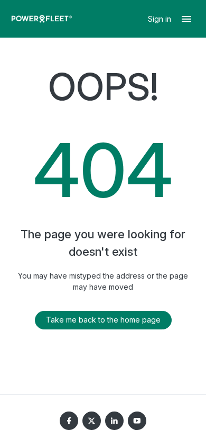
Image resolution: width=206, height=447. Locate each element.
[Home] (42, 19)
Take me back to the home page (103, 319)
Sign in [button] (160, 18)
